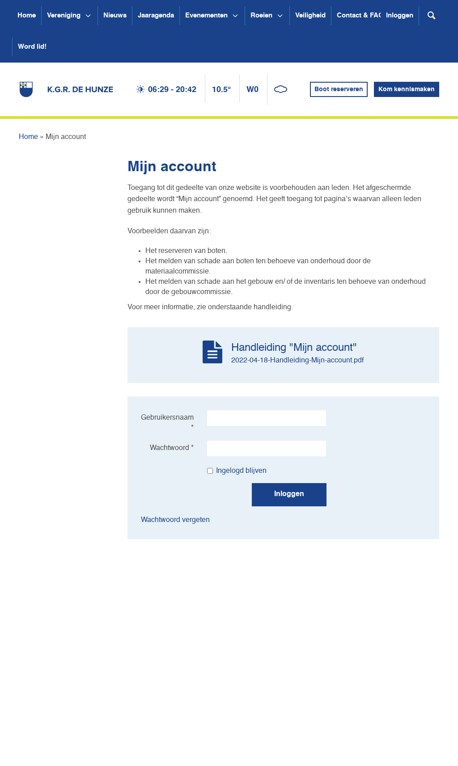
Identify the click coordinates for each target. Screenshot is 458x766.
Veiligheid (310, 15)
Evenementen (206, 15)
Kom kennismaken (406, 89)
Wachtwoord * (172, 448)
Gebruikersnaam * (167, 423)
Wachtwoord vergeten (175, 520)
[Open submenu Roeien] (280, 15)
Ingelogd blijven (241, 471)
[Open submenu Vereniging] (88, 15)
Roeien (261, 15)
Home (26, 15)
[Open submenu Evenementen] (235, 15)
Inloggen (399, 15)
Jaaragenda (156, 15)
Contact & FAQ (360, 15)
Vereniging (64, 15)
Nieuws (115, 15)
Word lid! (32, 46)
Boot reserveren (338, 89)
